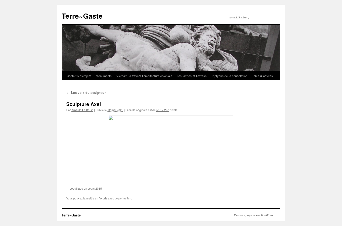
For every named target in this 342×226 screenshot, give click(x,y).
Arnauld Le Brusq (82, 110)
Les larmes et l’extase (192, 76)
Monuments (104, 76)
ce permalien (123, 198)
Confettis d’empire (79, 76)
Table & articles (262, 76)
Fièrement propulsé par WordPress (253, 215)
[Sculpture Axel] (171, 150)
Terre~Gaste (82, 16)
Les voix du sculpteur (86, 92)
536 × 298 (162, 110)
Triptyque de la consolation (229, 76)
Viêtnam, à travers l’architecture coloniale (144, 76)
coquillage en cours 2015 (86, 188)
